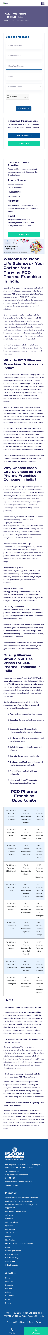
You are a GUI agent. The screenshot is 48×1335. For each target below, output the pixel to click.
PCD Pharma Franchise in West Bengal (39, 929)
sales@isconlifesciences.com (19, 226)
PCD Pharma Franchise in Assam (11, 926)
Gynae (7, 1247)
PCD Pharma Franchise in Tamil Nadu (39, 852)
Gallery (8, 1292)
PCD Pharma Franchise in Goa (11, 887)
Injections (9, 1226)
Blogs (7, 1299)
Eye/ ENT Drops (12, 1254)
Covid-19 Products (13, 1261)
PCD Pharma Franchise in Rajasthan (39, 871)
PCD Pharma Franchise (19, 20)
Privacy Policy (35, 1322)
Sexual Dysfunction (13, 1251)
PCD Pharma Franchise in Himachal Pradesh (26, 948)
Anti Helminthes (11, 1222)
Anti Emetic (10, 1233)
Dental (8, 1236)
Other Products (11, 1265)
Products (9, 1285)
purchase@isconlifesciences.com (21, 223)
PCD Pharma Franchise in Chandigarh (11, 981)
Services (8, 1289)
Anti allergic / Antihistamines (16, 1211)
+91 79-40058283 (15, 188)
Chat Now (25, 143)
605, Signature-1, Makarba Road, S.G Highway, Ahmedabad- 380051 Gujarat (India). (23, 208)
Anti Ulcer (9, 1215)
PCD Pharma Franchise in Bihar (11, 832)
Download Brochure (24, 135)
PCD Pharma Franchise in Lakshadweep (11, 964)
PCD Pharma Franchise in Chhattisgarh (11, 868)
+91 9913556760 (14, 192)
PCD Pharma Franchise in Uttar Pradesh (39, 890)
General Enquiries (15, 185)
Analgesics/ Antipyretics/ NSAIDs (18, 1201)
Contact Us (9, 1296)
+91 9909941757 (14, 196)
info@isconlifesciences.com (19, 220)
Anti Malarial (10, 1229)
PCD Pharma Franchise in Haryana (11, 907)
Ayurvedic (9, 1218)
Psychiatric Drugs (12, 1258)
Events (8, 1303)
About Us (9, 1281)
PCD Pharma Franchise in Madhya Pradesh (26, 890)
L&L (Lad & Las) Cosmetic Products (19, 1243)
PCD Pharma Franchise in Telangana (39, 910)
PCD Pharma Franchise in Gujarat (11, 945)
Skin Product (10, 1240)
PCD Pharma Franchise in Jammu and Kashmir (26, 816)
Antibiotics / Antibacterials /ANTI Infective (21, 1198)
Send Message (24, 109)
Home (6, 20)
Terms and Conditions (16, 1322)
